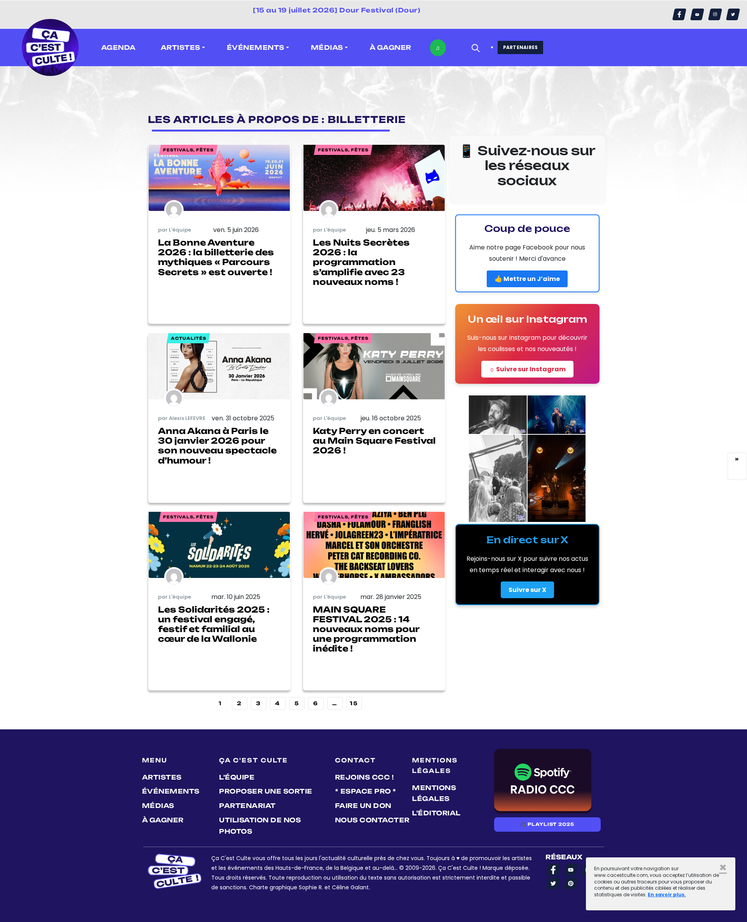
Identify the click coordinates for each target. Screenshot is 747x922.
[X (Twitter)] (733, 14)
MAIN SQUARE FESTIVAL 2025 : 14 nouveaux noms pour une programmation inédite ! (366, 629)
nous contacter (372, 820)
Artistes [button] (180, 47)
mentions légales (434, 793)
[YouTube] (697, 14)
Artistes (162, 777)
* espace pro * (365, 791)
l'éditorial (436, 813)
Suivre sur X (527, 589)
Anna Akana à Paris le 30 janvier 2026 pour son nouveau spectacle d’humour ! (217, 445)
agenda (118, 47)
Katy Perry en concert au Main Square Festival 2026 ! (374, 440)
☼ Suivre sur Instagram (527, 369)
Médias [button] (327, 47)
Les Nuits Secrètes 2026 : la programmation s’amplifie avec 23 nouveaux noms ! (361, 262)
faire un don (363, 806)
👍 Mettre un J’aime (527, 278)
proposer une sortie (265, 791)
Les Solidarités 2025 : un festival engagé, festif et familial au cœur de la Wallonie (214, 624)
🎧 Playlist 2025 (547, 824)
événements (171, 791)
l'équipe (236, 777)
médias (158, 806)
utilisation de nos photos (260, 825)
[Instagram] (715, 14)
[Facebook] (679, 14)
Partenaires (520, 47)
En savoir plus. (667, 894)
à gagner (390, 47)
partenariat (247, 806)
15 (354, 703)
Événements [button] (255, 47)
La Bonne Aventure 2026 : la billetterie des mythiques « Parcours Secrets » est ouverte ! (216, 257)
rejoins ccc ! (364, 777)
